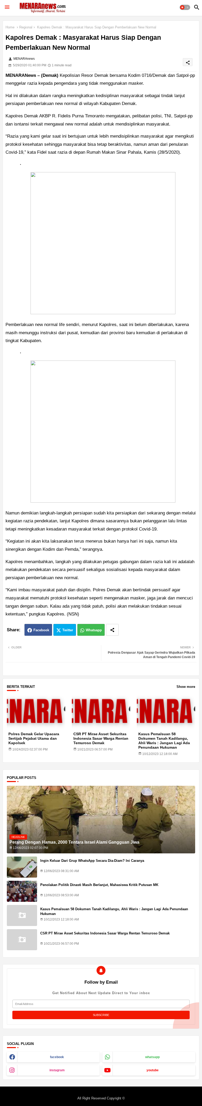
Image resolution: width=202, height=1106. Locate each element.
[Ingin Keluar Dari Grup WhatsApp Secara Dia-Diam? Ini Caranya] (22, 867)
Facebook (41, 630)
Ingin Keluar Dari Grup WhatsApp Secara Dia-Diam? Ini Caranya (92, 861)
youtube (153, 1070)
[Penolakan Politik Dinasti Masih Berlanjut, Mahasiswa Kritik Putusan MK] (22, 891)
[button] (185, 7)
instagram (57, 1070)
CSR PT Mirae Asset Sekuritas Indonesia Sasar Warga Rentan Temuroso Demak (100, 738)
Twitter (67, 630)
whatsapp (152, 1057)
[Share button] (112, 630)
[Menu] (7, 7)
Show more (185, 687)
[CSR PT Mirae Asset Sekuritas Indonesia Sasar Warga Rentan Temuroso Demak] (22, 939)
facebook (57, 1057)
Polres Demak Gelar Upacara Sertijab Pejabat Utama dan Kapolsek (33, 738)
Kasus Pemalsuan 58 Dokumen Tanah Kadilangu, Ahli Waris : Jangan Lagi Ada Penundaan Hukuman (164, 740)
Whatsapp (94, 630)
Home (10, 27)
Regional (25, 27)
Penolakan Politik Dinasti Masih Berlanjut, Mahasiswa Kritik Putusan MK (99, 885)
